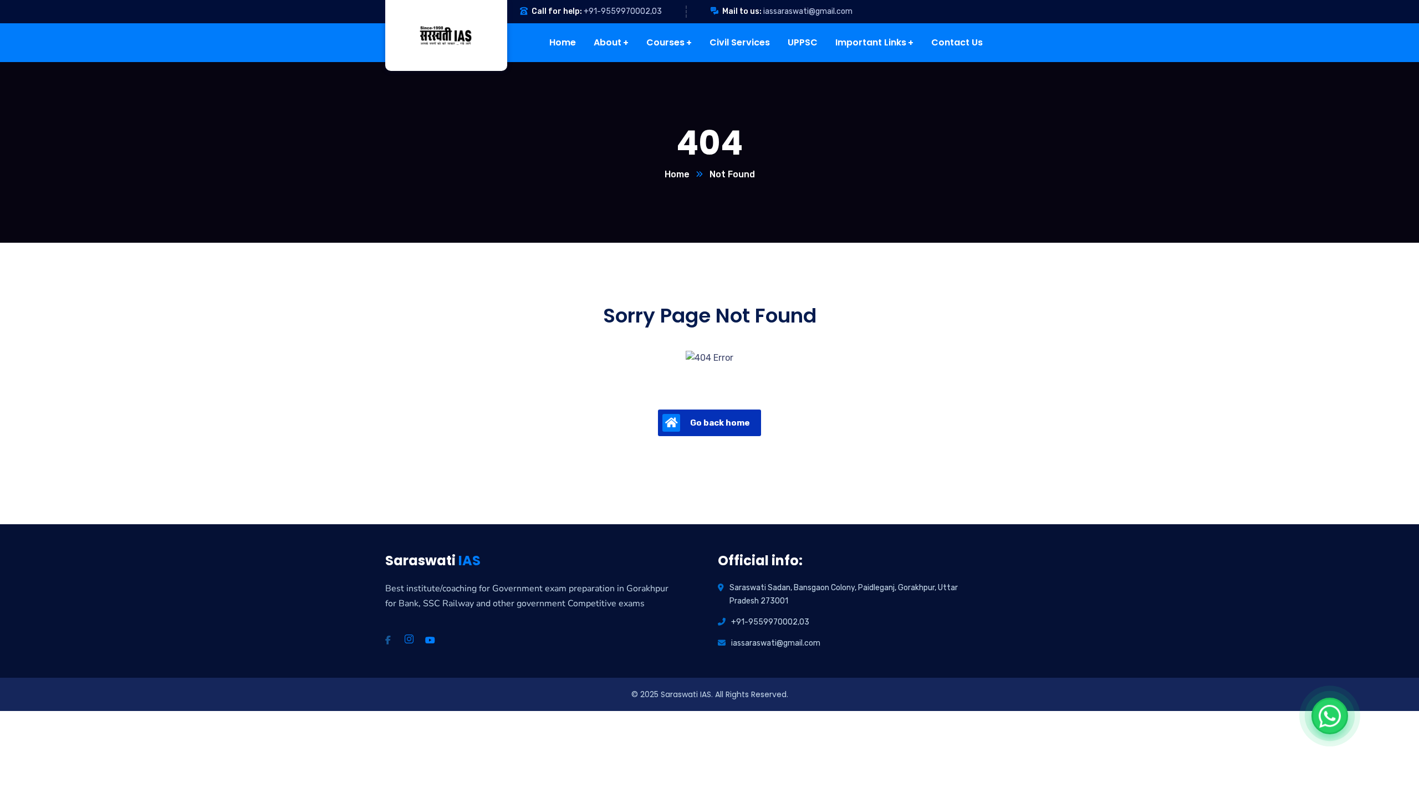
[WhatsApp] (1329, 716)
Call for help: (557, 11)
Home (677, 174)
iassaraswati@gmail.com (808, 11)
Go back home (720, 423)
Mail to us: (742, 11)
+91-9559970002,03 (623, 11)
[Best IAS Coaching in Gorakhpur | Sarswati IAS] (438, 35)
